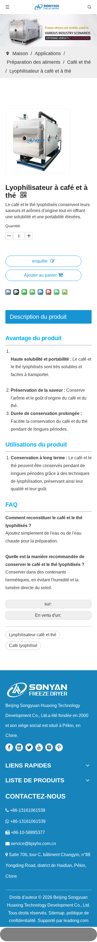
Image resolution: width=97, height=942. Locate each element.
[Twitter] (29, 747)
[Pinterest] (59, 747)
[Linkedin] (19, 747)
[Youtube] (39, 747)
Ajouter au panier (40, 275)
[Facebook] (9, 747)
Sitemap (56, 913)
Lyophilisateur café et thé (32, 634)
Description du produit (38, 316)
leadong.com (76, 920)
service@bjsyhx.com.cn (33, 843)
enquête (40, 261)
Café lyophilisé (23, 645)
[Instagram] (49, 747)
